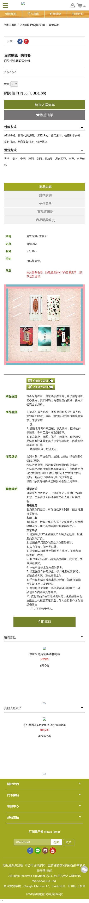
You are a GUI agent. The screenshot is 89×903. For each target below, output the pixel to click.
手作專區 (33, 14)
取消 (68, 842)
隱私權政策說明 (13, 865)
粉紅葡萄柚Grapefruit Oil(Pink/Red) (45, 724)
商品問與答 (45, 220)
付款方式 (10, 127)
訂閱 (56, 842)
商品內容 (45, 187)
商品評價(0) (45, 211)
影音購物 (55, 14)
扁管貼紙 (54, 24)
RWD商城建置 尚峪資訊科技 (44, 894)
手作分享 (45, 203)
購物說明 (45, 195)
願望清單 (46, 115)
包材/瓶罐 (10, 24)
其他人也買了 (13, 708)
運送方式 (10, 150)
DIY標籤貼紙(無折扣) (32, 24)
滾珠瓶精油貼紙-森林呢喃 (44, 654)
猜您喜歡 (10, 637)
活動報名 (11, 14)
